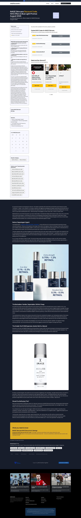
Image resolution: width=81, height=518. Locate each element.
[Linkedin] (13, 111)
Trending (47, 3)
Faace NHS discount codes (16, 187)
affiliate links (20, 33)
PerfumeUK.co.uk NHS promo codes (18, 185)
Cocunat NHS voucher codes (17, 194)
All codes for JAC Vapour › (63, 81)
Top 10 (52, 3)
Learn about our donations (63, 462)
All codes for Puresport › (36, 81)
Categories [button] (57, 3)
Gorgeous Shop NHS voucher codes (18, 192)
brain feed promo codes (50, 448)
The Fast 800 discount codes (16, 450)
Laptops (42, 497)
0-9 (12, 135)
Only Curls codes (14, 448)
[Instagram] (12, 111)
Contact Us (28, 499)
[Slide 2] (52, 93)
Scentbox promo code (38, 450)
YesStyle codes (21, 448)
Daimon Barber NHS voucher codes (18, 173)
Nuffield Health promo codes (28, 450)
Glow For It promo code (48, 450)
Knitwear (42, 502)
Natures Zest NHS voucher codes (17, 171)
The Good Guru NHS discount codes (18, 190)
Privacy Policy (59, 498)
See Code (37, 85)
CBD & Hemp (43, 499)
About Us (27, 497)
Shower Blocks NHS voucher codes (18, 183)
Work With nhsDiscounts (30, 500)
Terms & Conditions (60, 497)
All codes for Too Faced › (50, 81)
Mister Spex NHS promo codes (17, 180)
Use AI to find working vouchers (31, 504)
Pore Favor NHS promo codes (17, 176)
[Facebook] (11, 111)
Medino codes (58, 448)
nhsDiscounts (15, 3)
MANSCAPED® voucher (40, 448)
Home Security (43, 500)
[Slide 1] (50, 93)
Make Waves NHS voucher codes (17, 178)
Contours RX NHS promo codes (17, 169)
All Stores (27, 502)
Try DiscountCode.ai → (52, 0)
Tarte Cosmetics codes (30, 448)
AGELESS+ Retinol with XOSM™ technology (30, 224)
